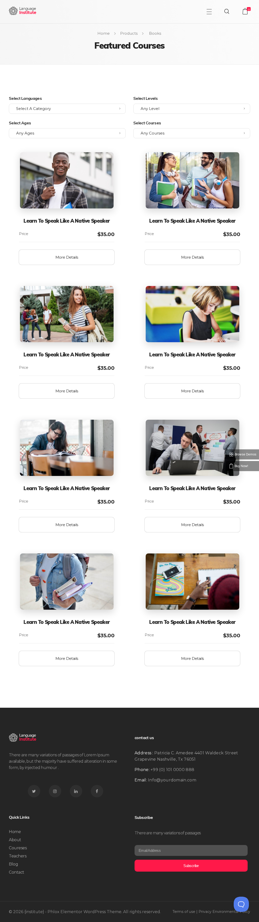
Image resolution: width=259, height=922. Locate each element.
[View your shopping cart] (245, 11)
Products (129, 33)
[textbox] (67, 108)
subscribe (191, 865)
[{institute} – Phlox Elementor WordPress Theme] (23, 10)
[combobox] (67, 109)
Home (103, 33)
